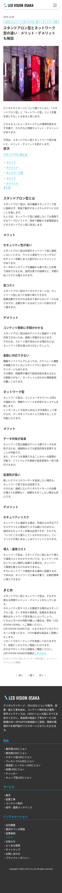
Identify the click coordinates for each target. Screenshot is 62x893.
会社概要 (10, 825)
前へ (21, 675)
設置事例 (10, 833)
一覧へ (31, 675)
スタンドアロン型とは (15, 154)
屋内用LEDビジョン (16, 753)
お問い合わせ (13, 854)
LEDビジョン (11, 21)
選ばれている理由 (15, 829)
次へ (41, 675)
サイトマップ (13, 849)
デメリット (12, 167)
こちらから (40, 653)
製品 (6, 740)
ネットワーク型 (49, 21)
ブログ (9, 837)
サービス (8, 787)
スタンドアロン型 (29, 21)
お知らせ (10, 841)
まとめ (7, 187)
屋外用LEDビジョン (16, 749)
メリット (11, 162)
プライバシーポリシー (18, 858)
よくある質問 (13, 845)
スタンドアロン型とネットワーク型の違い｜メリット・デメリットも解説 (30, 660)
